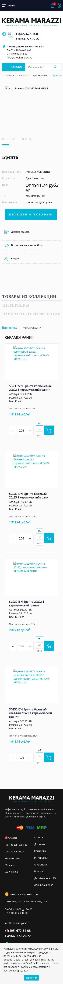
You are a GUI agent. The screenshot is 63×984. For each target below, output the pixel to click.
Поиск (55, 66)
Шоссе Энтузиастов (23, 894)
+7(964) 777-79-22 (27, 39)
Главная (9, 75)
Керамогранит (13, 858)
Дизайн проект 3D (45, 878)
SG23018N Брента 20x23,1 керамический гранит (26, 603)
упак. (39, 435)
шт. (39, 429)
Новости (39, 871)
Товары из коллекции (29, 296)
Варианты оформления (31, 314)
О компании (41, 864)
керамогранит (33, 327)
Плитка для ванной (16, 844)
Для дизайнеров (43, 885)
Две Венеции (40, 75)
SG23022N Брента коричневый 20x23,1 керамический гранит (30, 388)
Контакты (40, 851)
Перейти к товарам (30, 214)
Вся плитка (9, 327)
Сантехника (12, 871)
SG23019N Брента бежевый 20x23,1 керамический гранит (29, 495)
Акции (12, 838)
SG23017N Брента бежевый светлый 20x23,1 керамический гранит (30, 713)
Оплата (38, 837)
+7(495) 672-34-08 (27, 34)
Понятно (31, 977)
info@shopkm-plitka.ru (19, 57)
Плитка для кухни (15, 851)
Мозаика (10, 865)
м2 (39, 423)
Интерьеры (16, 305)
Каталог (23, 75)
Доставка (40, 844)
